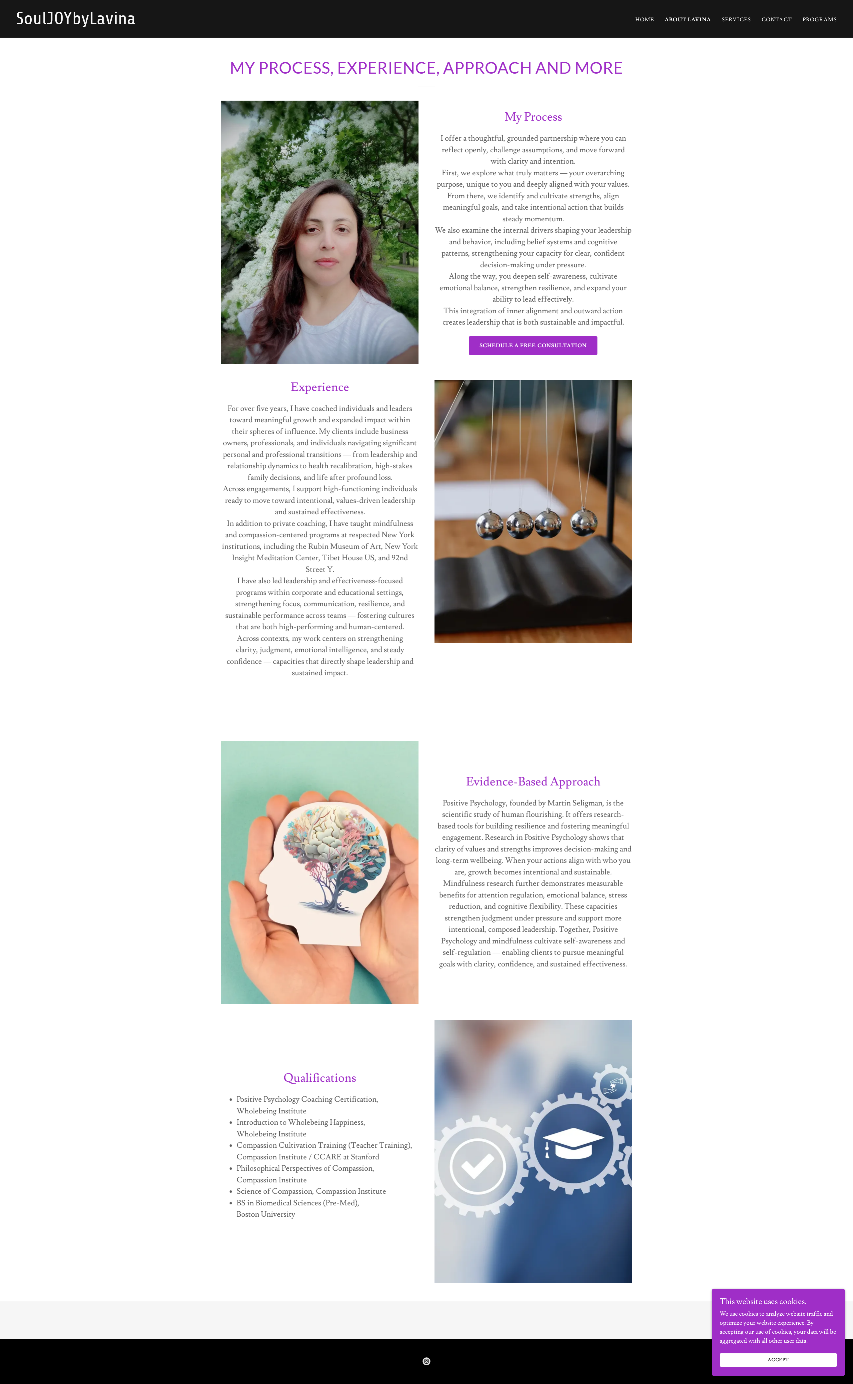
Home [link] (644, 19)
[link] (218, 22)
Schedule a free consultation (533, 345)
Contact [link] (777, 19)
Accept (778, 1360)
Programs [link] (820, 19)
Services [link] (736, 19)
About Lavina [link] (688, 19)
